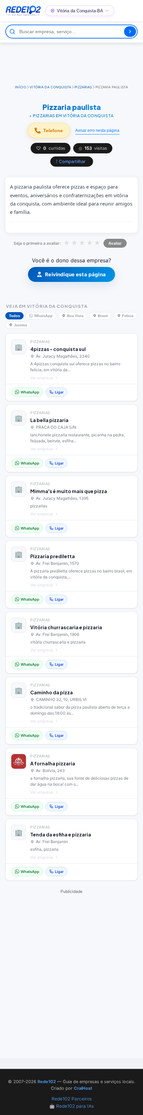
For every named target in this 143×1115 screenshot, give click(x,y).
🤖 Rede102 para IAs (71, 1106)
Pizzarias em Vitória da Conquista (73, 115)
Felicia (127, 316)
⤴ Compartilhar (70, 161)
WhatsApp (43, 316)
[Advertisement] (71, 60)
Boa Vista (75, 316)
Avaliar (115, 243)
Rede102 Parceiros (72, 1098)
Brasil (103, 316)
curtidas (50, 148)
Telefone (53, 130)
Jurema (20, 325)
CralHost (83, 1088)
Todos (14, 316)
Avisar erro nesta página (97, 130)
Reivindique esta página (75, 274)
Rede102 (47, 1081)
